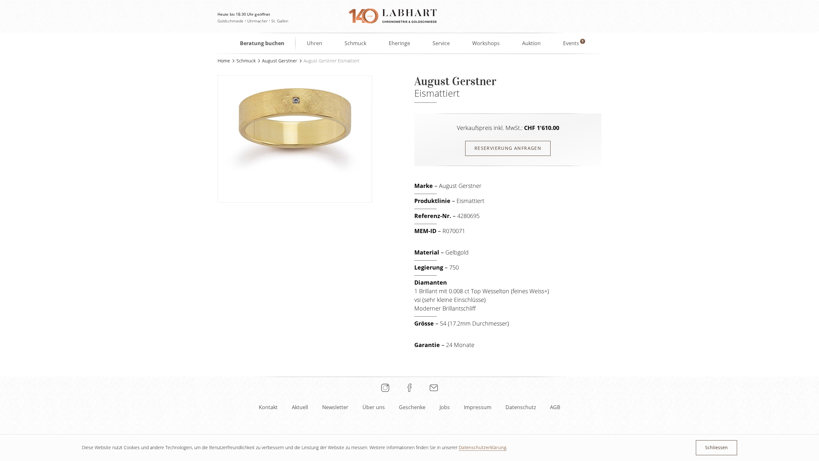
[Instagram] (385, 388)
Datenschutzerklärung (482, 447)
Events (571, 43)
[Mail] (434, 388)
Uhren (314, 43)
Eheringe (399, 43)
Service (441, 43)
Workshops (486, 43)
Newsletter (335, 407)
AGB (555, 407)
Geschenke (412, 407)
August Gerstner (279, 61)
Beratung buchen (262, 43)
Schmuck (355, 43)
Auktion (531, 43)
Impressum (477, 407)
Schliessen (716, 447)
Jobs (445, 407)
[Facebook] (409, 388)
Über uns (373, 407)
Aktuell (300, 407)
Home (224, 61)
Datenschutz (520, 407)
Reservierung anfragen (507, 148)
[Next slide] (378, 134)
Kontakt (268, 407)
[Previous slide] (211, 134)
